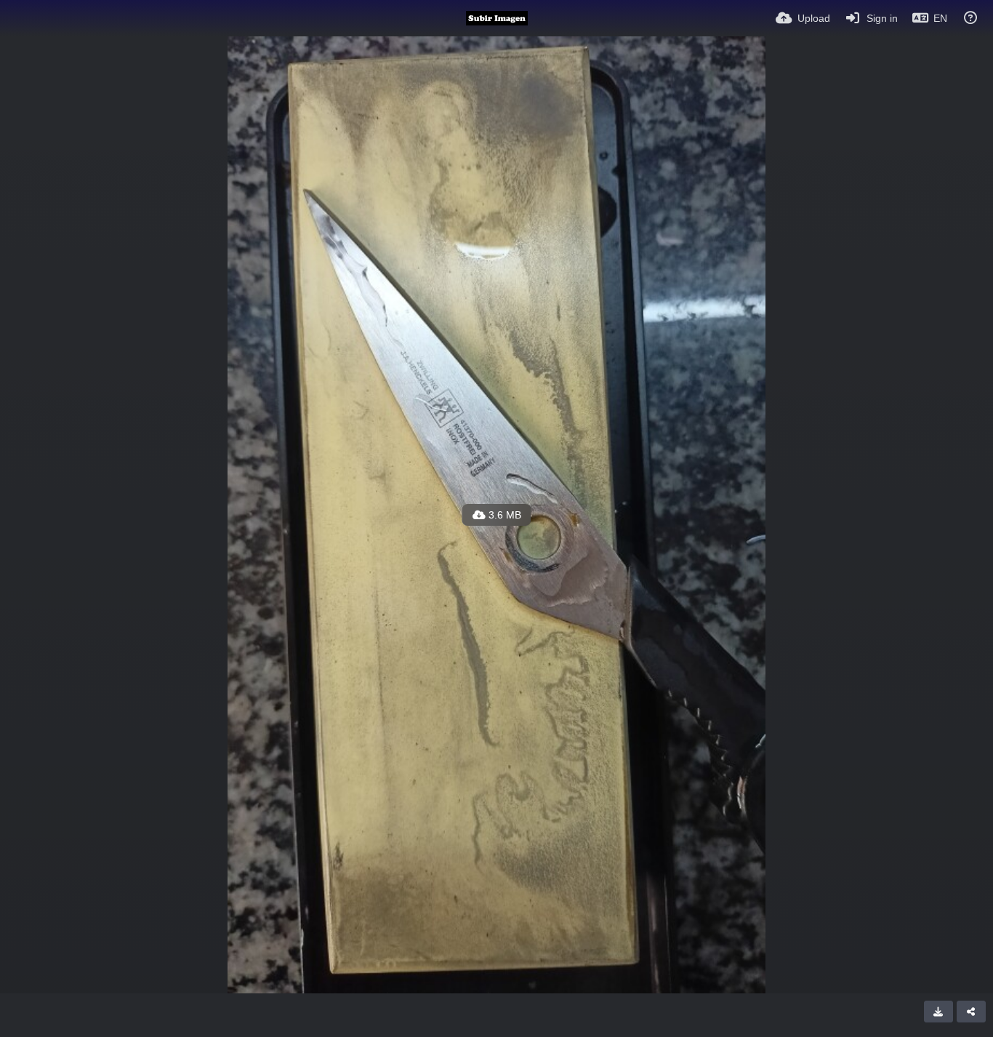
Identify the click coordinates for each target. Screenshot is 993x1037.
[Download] (938, 1011)
